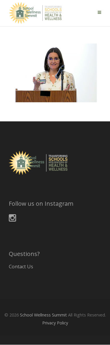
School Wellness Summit (43, 315)
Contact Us (21, 266)
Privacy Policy (55, 323)
